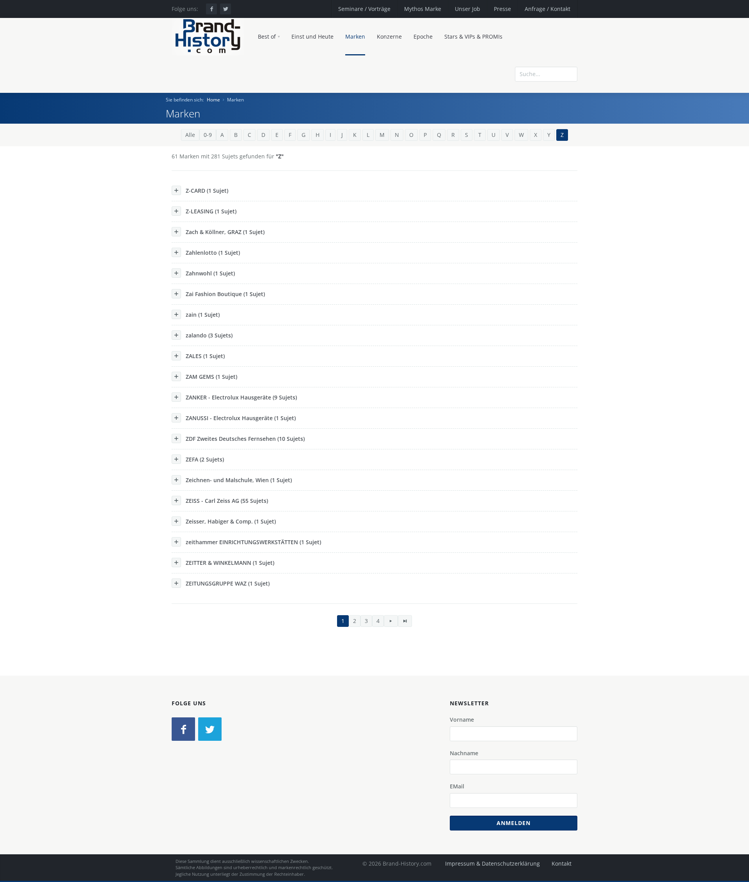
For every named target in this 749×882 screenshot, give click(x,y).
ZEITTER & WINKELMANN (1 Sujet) (230, 562)
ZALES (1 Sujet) (205, 356)
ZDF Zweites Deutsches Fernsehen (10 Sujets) (245, 438)
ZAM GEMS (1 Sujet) (211, 376)
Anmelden (514, 823)
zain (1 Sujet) (203, 314)
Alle (190, 134)
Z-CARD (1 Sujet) (207, 190)
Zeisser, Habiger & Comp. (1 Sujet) (231, 521)
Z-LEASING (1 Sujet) (211, 211)
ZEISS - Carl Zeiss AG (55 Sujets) (227, 500)
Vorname (462, 719)
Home (213, 99)
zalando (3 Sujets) (209, 335)
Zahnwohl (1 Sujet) (210, 273)
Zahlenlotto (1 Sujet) (213, 252)
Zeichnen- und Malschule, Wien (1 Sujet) (239, 480)
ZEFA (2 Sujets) (205, 459)
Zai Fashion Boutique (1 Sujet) (225, 294)
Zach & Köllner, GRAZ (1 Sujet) (225, 232)
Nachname (464, 753)
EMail (457, 786)
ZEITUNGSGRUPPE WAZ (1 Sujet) (228, 583)
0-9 (208, 134)
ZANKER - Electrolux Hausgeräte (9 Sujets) (241, 397)
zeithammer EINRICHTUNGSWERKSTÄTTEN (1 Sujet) (253, 542)
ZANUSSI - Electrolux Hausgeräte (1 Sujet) (241, 418)
